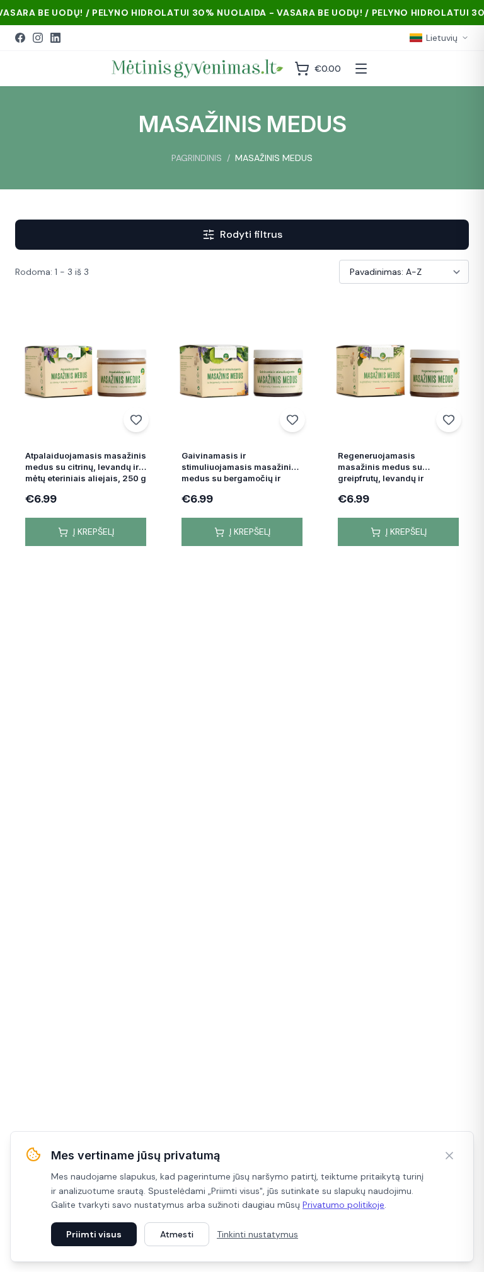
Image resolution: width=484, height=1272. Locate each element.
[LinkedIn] (55, 38)
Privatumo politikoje (343, 1204)
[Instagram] (38, 38)
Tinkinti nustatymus (257, 1234)
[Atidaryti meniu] (361, 68)
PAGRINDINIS (196, 158)
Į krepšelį (93, 531)
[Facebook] (20, 38)
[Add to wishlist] (136, 419)
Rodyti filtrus (251, 234)
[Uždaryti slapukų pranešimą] (449, 1155)
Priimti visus (94, 1234)
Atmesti (176, 1234)
